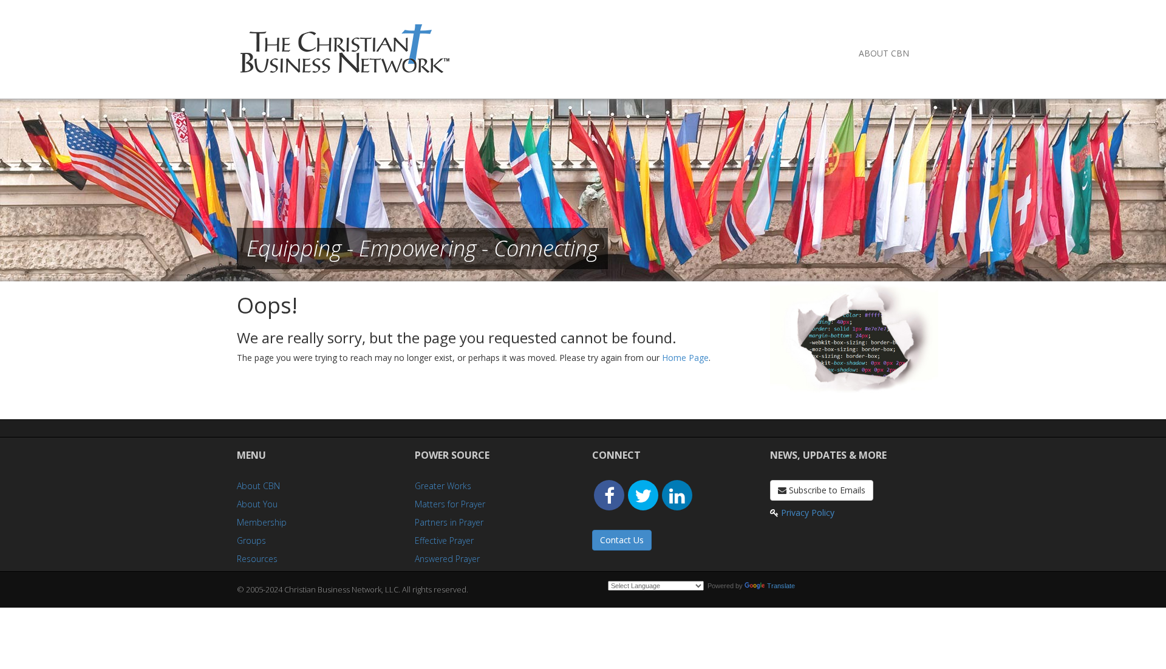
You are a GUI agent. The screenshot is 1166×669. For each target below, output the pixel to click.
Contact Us (622, 540)
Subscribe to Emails (825, 490)
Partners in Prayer (449, 522)
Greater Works (443, 486)
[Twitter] (643, 495)
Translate (781, 585)
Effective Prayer (444, 540)
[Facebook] (609, 495)
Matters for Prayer (450, 504)
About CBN (884, 53)
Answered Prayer (447, 558)
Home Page (685, 357)
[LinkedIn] (677, 495)
